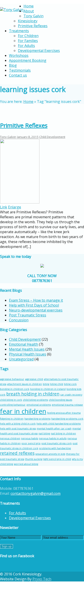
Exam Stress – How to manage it (36, 300)
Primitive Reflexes (32, 25)
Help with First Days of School (34, 305)
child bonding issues (60, 399)
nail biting (44, 433)
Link (3, 207)
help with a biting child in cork (18, 423)
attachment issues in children (24, 384)
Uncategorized (21, 359)
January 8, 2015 (28, 137)
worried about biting (26, 464)
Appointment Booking (27, 60)
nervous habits (29, 438)
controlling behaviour (13, 404)
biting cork (70, 384)
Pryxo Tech (41, 579)
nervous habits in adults (53, 438)
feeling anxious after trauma (64, 412)
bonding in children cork (14, 389)
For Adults (26, 45)
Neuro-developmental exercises (35, 310)
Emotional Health (23, 344)
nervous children (10, 438)
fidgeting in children (12, 418)
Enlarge (14, 207)
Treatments (19, 30)
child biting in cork (11, 399)
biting (46, 384)
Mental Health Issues (27, 349)
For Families (28, 40)
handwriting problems (37, 418)
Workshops (18, 55)
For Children (28, 35)
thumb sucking (33, 459)
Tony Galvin (33, 15)
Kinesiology (27, 20)
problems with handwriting (55, 448)
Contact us (18, 75)
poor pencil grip (31, 443)
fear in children (23, 411)
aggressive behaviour (12, 379)
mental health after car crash (54, 428)
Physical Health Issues (27, 354)
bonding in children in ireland (48, 389)
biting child (56, 384)
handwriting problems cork (67, 418)
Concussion (18, 320)
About (29, 11)
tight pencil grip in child (57, 459)
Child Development (52, 137)
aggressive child (34, 379)
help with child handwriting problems (59, 423)
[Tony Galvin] (12, 9)
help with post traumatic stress (18, 428)
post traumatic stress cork (56, 443)
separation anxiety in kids (50, 453)
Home (29, 6)
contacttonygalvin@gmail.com (35, 493)
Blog (13, 65)
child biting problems (35, 399)
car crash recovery (71, 394)
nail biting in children (63, 433)
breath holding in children (32, 394)
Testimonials (20, 70)
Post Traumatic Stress (27, 315)
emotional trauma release (67, 404)
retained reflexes (17, 453)
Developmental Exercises (39, 50)
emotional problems (38, 404)
